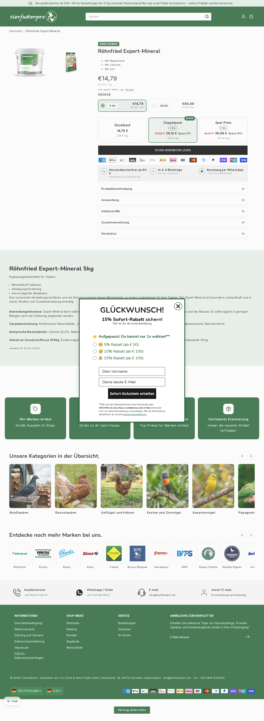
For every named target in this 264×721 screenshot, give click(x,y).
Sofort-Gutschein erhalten (132, 394)
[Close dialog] (178, 306)
